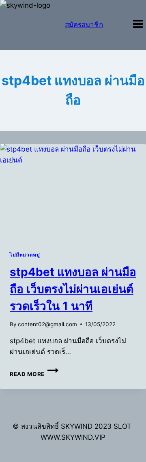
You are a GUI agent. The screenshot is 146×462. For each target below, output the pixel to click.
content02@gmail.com (47, 324)
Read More (34, 374)
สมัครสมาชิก (84, 25)
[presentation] (73, 192)
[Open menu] (137, 25)
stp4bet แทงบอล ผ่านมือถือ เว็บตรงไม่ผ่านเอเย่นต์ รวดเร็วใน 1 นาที (73, 289)
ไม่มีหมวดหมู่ (25, 255)
